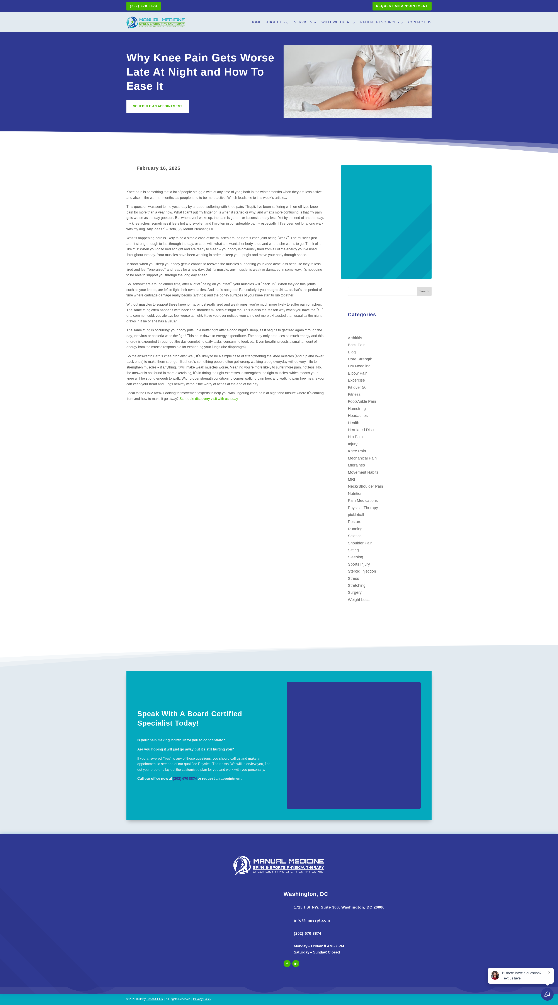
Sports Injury (359, 564)
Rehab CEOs (154, 999)
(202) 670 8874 (143, 6)
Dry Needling (359, 366)
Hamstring (357, 408)
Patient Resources (379, 23)
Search (424, 291)
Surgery (355, 592)
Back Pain (357, 345)
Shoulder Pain (360, 543)
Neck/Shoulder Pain (365, 486)
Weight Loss (358, 599)
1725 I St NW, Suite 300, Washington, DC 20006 (339, 907)
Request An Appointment (402, 6)
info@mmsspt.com (312, 920)
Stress (353, 578)
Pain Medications (363, 500)
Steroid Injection (362, 571)
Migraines (356, 465)
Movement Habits (363, 472)
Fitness (354, 394)
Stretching (357, 585)
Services (303, 23)
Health (353, 423)
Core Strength (360, 359)
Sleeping (355, 557)
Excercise (356, 380)
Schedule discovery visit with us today (208, 399)
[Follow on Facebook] (287, 963)
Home (256, 23)
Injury (352, 444)
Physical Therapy (363, 508)
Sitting (353, 550)
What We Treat (336, 23)
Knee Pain (357, 451)
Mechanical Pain (362, 458)
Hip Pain (355, 437)
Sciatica (355, 536)
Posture (354, 522)
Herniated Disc (361, 430)
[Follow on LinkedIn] (295, 963)
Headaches (358, 415)
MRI (351, 479)
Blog (352, 352)
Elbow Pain (357, 373)
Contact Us (420, 23)
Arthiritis (355, 338)
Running (355, 529)
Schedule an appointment (157, 106)
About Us (275, 23)
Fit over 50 (357, 387)
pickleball (356, 515)
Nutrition (355, 493)
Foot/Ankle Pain (362, 401)
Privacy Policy (202, 999)
